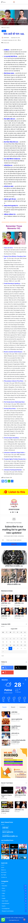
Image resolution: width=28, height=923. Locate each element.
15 (21, 642)
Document (3, 872)
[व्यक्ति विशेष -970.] (21, 611)
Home (4, 27)
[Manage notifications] (24, 919)
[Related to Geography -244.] (23, 857)
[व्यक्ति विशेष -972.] (21, 598)
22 (21, 645)
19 (10, 645)
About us (3, 870)
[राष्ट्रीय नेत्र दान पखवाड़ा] (5, 857)
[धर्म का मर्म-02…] (6, 736)
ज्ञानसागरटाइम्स (6, 37)
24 (3, 648)
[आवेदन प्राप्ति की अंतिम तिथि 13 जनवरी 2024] (6, 743)
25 (6, 648)
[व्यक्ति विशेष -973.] (7, 598)
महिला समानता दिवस (20, 795)
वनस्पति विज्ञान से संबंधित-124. (15, 727)
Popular (4, 707)
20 (14, 645)
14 (17, 642)
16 (25, 642)
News (8, 27)
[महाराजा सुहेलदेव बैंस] (6, 721)
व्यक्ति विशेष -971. (5, 616)
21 (17, 645)
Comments (23, 707)
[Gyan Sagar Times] (14, 2)
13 (14, 642)
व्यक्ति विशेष (14, 712)
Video (3, 893)
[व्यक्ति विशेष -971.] (7, 611)
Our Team (3, 874)
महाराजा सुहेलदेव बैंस (16, 719)
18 (6, 645)
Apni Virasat (5, 901)
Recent (13, 707)
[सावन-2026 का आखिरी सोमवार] (7, 804)
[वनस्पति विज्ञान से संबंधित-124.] (6, 728)
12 (10, 642)
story (3, 895)
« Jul (2, 655)
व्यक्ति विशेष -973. (5, 603)
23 (25, 645)
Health (3, 898)
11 (6, 642)
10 (3, 642)
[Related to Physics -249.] (7, 790)
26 (10, 648)
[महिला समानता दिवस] (21, 790)
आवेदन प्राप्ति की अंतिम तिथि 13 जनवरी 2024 (18, 741)
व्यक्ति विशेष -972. (19, 603)
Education (4, 885)
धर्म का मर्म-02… (15, 733)
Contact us (4, 877)
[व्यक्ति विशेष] (6, 714)
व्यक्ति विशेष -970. (19, 616)
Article (3, 890)
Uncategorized (5, 908)
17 (3, 645)
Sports (3, 906)
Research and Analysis (7, 911)
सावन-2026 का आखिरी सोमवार (5, 810)
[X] (15, 512)
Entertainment (5, 903)
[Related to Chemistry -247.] (23, 851)
